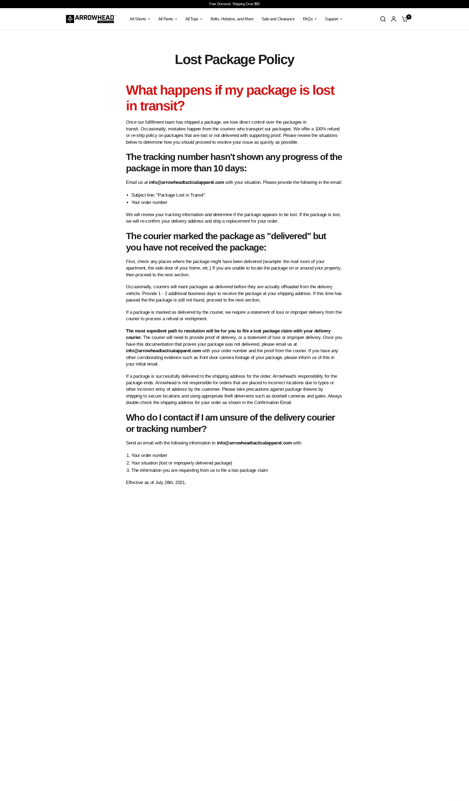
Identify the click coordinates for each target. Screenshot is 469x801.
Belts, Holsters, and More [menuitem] (232, 19)
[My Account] (393, 19)
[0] (403, 19)
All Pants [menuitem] (165, 19)
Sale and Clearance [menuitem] (278, 19)
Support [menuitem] (331, 19)
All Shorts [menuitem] (138, 19)
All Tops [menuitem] (191, 19)
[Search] (383, 19)
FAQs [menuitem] (308, 19)
